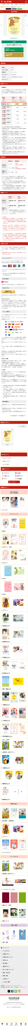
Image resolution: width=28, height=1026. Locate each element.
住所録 (19, 473)
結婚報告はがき (6, 641)
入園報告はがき (6, 704)
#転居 (15, 77)
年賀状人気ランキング (8, 957)
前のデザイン (1, 25)
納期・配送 (5, 975)
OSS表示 (16, 987)
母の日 (4, 594)
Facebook (12, 991)
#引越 (12, 77)
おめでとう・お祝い (7, 547)
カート (5, 478)
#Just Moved (19, 77)
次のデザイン (26, 25)
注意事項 (14, 379)
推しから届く (22, 4)
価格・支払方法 (6, 972)
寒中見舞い (5, 963)
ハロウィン (5, 610)
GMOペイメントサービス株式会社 (12, 375)
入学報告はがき (6, 720)
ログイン (14, 482)
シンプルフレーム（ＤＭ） (8, 889)
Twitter (9, 991)
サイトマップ (23, 987)
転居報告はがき (13, 6)
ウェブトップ (6, 947)
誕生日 (4, 531)
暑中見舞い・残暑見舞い (8, 820)
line (15, 991)
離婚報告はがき (6, 799)
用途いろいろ (5, 921)
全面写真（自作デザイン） (8, 752)
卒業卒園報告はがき (7, 736)
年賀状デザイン (6, 954)
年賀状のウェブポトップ (5, 6)
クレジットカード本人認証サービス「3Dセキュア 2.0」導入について (14, 274)
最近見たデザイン (7, 461)
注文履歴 (19, 478)
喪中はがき (5, 960)
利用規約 (3, 985)
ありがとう (5, 562)
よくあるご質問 (6, 981)
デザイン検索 (6, 464)
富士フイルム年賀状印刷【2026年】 (14, 1007)
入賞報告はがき (6, 768)
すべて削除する (22, 426)
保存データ (20, 475)
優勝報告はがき (6, 783)
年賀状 (4, 4)
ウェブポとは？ (6, 950)
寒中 (12, 4)
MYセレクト (5, 454)
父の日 (4, 578)
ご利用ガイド (6, 978)
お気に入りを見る (7, 458)
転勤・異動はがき (6, 689)
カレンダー (5, 509)
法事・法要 (5, 942)
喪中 (8, 4)
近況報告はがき (6, 625)
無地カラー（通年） (7, 905)
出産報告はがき (6, 657)
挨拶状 (16, 4)
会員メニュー (6, 469)
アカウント (7, 473)
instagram (19, 991)
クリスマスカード (6, 852)
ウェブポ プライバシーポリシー (13, 985)
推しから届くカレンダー (8, 969)
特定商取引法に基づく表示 (7, 987)
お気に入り (25, 15)
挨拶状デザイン (6, 966)
